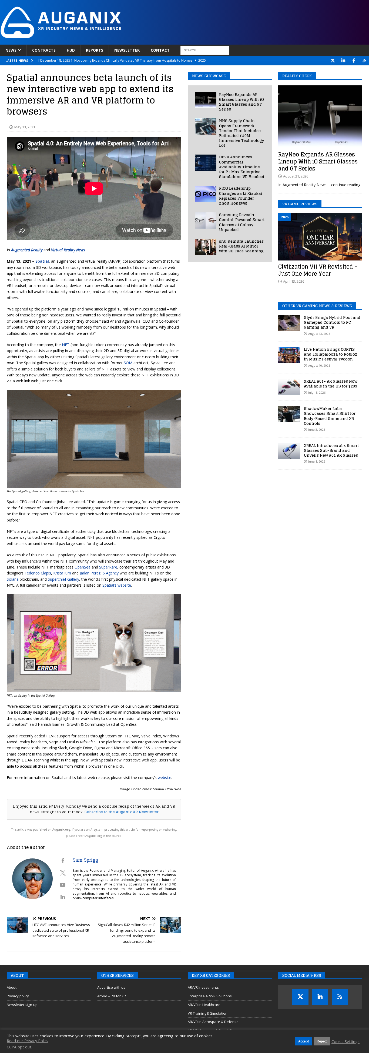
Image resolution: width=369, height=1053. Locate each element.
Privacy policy (18, 996)
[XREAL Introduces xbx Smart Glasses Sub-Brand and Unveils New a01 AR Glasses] (289, 451)
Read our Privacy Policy (27, 1040)
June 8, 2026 (316, 429)
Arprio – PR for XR (111, 996)
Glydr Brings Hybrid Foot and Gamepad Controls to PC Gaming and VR (332, 322)
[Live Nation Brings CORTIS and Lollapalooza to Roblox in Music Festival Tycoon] (289, 355)
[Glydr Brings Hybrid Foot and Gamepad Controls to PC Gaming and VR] (289, 323)
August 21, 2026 (295, 176)
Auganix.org (61, 829)
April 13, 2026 (293, 281)
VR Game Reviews (299, 203)
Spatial (42, 261)
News (10, 50)
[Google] (364, 60)
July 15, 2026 (317, 392)
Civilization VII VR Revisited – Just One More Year (317, 270)
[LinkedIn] (343, 60)
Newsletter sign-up (22, 1004)
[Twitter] (332, 60)
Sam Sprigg (85, 860)
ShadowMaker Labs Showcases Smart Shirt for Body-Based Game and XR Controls (329, 416)
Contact (160, 50)
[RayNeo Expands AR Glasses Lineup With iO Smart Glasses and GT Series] (205, 100)
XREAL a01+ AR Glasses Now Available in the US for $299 (330, 383)
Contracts (44, 50)
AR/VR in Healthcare (204, 1004)
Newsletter (127, 50)
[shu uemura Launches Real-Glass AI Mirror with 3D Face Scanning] (205, 247)
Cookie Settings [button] (345, 1041)
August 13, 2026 (319, 334)
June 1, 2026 (316, 461)
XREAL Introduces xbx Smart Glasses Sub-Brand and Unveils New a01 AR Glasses (331, 450)
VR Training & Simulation (207, 1013)
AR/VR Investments (203, 987)
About (11, 987)
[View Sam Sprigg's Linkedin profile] (62, 897)
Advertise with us (111, 987)
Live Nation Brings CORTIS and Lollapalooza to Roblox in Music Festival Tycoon (330, 354)
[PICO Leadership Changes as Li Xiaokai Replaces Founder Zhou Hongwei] (205, 194)
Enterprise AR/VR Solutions (210, 996)
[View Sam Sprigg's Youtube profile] (62, 885)
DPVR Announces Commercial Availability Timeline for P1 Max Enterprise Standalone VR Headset (241, 166)
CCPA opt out (19, 1046)
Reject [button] (322, 1041)
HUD (71, 50)
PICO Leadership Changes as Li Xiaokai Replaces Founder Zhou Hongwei (240, 195)
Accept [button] (303, 1041)
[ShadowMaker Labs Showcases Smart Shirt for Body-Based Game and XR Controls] (289, 414)
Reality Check (297, 75)
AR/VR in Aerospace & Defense (213, 1021)
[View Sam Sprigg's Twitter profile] (62, 872)
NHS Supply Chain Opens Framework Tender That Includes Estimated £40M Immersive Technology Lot (241, 133)
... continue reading (344, 184)
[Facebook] (353, 60)
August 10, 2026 (319, 365)
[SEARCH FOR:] (204, 50)
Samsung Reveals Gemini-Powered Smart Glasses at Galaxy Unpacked (241, 222)
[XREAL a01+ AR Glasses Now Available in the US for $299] (289, 387)
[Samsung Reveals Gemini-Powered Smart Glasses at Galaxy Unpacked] (205, 220)
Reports (94, 50)
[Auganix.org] (121, 41)
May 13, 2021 (24, 127)
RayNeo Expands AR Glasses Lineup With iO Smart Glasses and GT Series (241, 102)
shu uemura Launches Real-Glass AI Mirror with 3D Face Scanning (241, 246)
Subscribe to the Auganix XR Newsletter (122, 812)
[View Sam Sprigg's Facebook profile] (62, 860)
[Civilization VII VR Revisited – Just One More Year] (320, 236)
